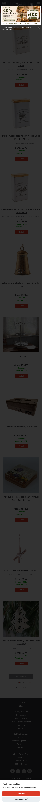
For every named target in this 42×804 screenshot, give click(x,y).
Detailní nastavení (21, 799)
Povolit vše (21, 793)
